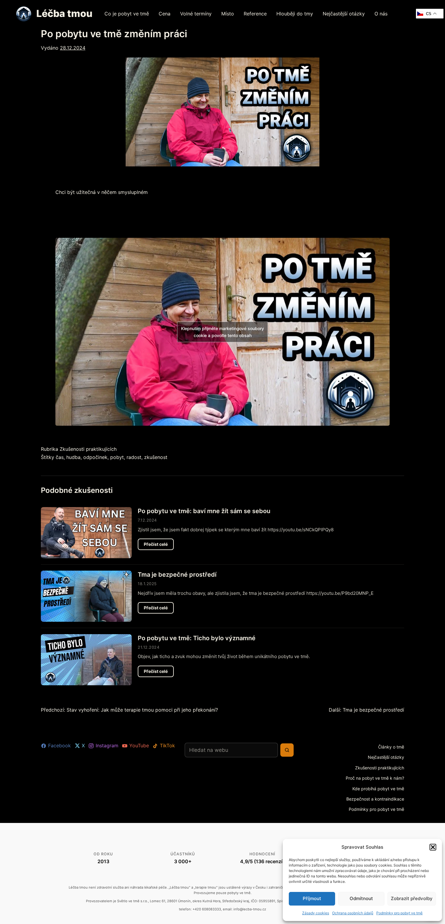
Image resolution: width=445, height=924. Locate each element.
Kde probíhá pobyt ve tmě (378, 788)
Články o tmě (391, 746)
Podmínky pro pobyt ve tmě (399, 913)
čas (60, 457)
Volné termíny (196, 14)
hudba (73, 457)
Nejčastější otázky (344, 14)
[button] (433, 847)
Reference (255, 14)
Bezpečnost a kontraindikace (375, 798)
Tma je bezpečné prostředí (177, 574)
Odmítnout (361, 898)
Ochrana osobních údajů (352, 913)
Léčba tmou (64, 13)
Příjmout (312, 898)
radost (134, 457)
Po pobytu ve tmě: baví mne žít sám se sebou (204, 511)
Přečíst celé (159, 545)
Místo (227, 14)
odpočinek (95, 457)
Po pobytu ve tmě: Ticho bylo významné (196, 638)
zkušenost (155, 457)
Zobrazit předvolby (412, 898)
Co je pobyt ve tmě (126, 14)
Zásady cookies (315, 913)
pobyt (117, 457)
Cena (164, 14)
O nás (380, 14)
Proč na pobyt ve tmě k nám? (375, 778)
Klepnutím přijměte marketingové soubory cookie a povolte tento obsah (222, 332)
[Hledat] (287, 750)
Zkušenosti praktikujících (88, 449)
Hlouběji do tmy (294, 14)
